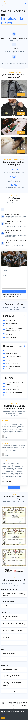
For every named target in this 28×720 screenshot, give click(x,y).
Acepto (3, 718)
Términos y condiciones (14, 296)
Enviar (14, 291)
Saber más (21, 94)
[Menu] (25, 3)
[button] (14, 594)
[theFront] (4, 4)
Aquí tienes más (13, 487)
